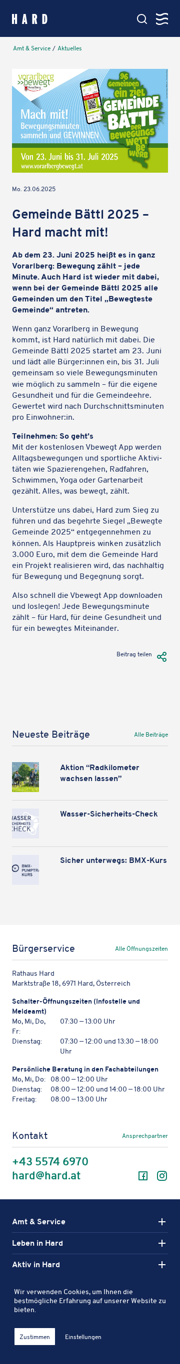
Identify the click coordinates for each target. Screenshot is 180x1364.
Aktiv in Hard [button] (36, 1265)
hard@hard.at (46, 1176)
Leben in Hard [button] (37, 1243)
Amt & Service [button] (39, 1222)
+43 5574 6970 (50, 1162)
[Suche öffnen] (142, 19)
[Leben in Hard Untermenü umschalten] (162, 1243)
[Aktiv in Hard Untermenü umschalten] (162, 1265)
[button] (162, 656)
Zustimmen (35, 1337)
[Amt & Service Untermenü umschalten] (162, 1222)
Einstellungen (83, 1337)
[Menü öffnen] (162, 19)
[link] (133, 737)
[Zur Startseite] (30, 17)
